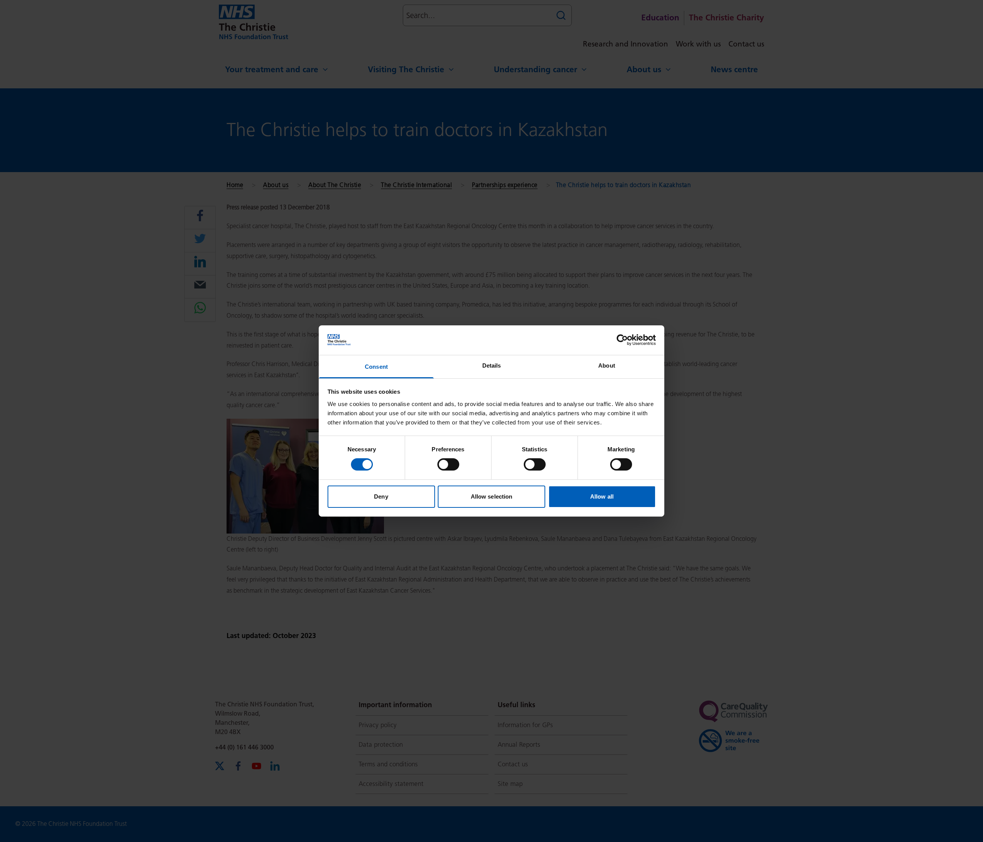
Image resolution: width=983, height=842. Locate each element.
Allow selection (492, 496)
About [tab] (606, 365)
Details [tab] (491, 365)
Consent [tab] (376, 366)
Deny (381, 496)
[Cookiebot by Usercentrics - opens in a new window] (622, 340)
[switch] (448, 464)
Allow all (602, 496)
